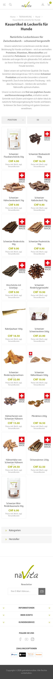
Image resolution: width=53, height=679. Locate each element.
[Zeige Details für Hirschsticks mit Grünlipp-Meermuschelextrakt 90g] (14, 270)
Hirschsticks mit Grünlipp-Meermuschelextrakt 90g (13, 289)
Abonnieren (41, 591)
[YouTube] (26, 639)
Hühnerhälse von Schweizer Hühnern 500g (14, 462)
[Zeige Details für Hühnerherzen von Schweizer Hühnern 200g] (14, 401)
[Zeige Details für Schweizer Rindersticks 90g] (14, 226)
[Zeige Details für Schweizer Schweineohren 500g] (39, 313)
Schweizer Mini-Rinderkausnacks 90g (13, 505)
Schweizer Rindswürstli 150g (39, 155)
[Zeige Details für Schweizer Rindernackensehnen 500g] (14, 357)
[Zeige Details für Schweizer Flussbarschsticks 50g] (14, 139)
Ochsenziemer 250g (39, 460)
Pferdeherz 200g (39, 416)
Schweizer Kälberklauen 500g (39, 374)
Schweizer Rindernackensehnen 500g (13, 375)
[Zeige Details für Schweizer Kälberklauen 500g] (39, 357)
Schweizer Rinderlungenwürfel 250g (39, 288)
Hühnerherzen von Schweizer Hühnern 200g (14, 419)
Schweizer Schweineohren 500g (39, 330)
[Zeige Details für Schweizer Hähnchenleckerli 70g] (14, 182)
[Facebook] (20, 639)
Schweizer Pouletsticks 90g (39, 243)
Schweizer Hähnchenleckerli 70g (14, 199)
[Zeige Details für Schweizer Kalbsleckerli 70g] (39, 182)
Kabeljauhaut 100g (13, 329)
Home (12, 17)
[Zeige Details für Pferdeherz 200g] (39, 401)
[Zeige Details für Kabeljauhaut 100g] (14, 313)
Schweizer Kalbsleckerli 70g (39, 199)
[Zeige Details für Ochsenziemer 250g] (39, 444)
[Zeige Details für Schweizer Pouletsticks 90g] (39, 226)
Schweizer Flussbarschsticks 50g (14, 155)
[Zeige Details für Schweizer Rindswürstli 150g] (39, 139)
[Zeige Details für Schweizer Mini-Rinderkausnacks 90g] (14, 488)
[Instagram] (32, 639)
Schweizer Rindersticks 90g (13, 243)
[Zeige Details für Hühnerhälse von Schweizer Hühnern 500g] (14, 444)
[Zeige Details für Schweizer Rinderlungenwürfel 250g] (39, 270)
